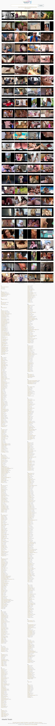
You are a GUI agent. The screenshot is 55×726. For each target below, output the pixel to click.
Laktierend (3, 711)
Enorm (2, 496)
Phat (28, 410)
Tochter (29, 605)
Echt (2, 486)
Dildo (2, 464)
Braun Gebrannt (4, 410)
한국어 (33, 722)
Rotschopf (29, 465)
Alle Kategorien (28, 8)
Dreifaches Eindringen (5, 477)
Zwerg (29, 696)
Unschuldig (30, 631)
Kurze (2, 703)
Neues (29, 362)
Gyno (2, 608)
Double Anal (3, 473)
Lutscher (29, 302)
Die (1, 463)
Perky (29, 406)
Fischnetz (3, 531)
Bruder (2, 416)
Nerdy (29, 359)
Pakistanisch (30, 400)
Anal (2, 317)
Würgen (29, 678)
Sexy (28, 527)
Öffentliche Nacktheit (32, 381)
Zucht (29, 691)
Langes (2, 716)
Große (2, 598)
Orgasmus (29, 391)
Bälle (2, 366)
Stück (29, 576)
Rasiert (29, 443)
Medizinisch (30, 317)
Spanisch (29, 544)
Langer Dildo (3, 715)
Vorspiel (29, 660)
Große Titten (3, 602)
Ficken (2, 528)
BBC (2, 372)
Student (29, 577)
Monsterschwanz (31, 335)
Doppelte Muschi (4, 469)
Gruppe (2, 606)
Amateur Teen (3, 312)
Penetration (30, 404)
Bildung (2, 393)
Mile (28, 322)
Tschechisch (30, 614)
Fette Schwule (4, 524)
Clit (1, 439)
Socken (29, 536)
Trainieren (29, 608)
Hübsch (2, 640)
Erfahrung (3, 497)
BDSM (2, 374)
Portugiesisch (30, 422)
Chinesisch (3, 438)
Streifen (29, 571)
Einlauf (2, 490)
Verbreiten (30, 641)
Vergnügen (30, 646)
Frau (2, 542)
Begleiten (3, 376)
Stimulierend (30, 564)
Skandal (29, 532)
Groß (2, 597)
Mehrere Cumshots (31, 318)
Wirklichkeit (30, 674)
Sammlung (29, 474)
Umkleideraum (30, 625)
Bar (1, 369)
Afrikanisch (3, 295)
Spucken (29, 557)
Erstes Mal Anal (4, 501)
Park (28, 401)
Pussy (29, 434)
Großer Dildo (3, 604)
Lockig (29, 300)
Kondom (2, 692)
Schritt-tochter (30, 500)
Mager (29, 306)
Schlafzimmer (30, 479)
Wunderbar (30, 676)
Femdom (2, 519)
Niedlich (29, 364)
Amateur (2, 310)
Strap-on (29, 567)
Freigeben (3, 545)
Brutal (2, 420)
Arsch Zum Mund (4, 334)
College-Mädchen (4, 444)
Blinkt (2, 399)
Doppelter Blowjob (4, 470)
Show (29, 529)
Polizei (29, 419)
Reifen (29, 449)
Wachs (29, 665)
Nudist (29, 368)
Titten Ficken (30, 603)
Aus (2, 346)
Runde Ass (29, 469)
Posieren (29, 423)
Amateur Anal (3, 311)
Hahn (2, 612)
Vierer (29, 654)
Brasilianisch (3, 409)
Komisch (2, 691)
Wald (28, 666)
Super (29, 579)
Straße (29, 570)
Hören (2, 635)
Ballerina (2, 367)
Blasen (2, 397)
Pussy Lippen (30, 437)
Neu (28, 361)
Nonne (29, 367)
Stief (28, 561)
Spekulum (29, 547)
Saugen (29, 476)
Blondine (3, 403)
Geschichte (3, 574)
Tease (29, 592)
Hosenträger (3, 637)
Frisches (2, 549)
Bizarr (2, 396)
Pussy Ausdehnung (31, 435)
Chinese (40, 722)
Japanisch (3, 655)
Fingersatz (3, 530)
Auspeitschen (3, 350)
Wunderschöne (30, 677)
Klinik (2, 686)
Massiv (29, 315)
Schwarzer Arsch (31, 512)
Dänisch (2, 456)
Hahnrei (2, 613)
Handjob (2, 614)
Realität (29, 446)
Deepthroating (4, 458)
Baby (2, 358)
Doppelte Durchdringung (6, 468)
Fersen (2, 520)
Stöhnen (29, 565)
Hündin (2, 642)
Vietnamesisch (30, 655)
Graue (2, 595)
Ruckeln (29, 466)
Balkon (2, 363)
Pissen (29, 414)
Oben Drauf (30, 374)
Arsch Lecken (3, 332)
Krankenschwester (4, 699)
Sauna (29, 477)
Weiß (29, 671)
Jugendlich (3, 659)
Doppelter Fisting (4, 472)
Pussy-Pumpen (30, 438)
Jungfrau (2, 665)
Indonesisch (3, 648)
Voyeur (29, 662)
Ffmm (2, 527)
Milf (28, 323)
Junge (2, 662)
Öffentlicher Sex (31, 382)
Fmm (2, 539)
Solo (28, 541)
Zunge (29, 694)
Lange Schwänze (4, 714)
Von (28, 657)
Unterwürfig (30, 633)
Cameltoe (3, 429)
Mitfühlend (30, 330)
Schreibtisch (30, 497)
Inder (2, 647)
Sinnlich (29, 530)
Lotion (29, 301)
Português (26, 722)
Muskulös (29, 341)
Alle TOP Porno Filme (22, 7)
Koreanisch (3, 694)
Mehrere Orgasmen (31, 319)
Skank (29, 533)
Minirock (29, 326)
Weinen (29, 670)
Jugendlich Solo (4, 660)
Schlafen (29, 478)
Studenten (30, 578)
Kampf (2, 670)
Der (2, 459)
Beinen (2, 380)
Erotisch (2, 499)
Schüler (29, 503)
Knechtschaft (3, 689)
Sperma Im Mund (31, 549)
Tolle (28, 607)
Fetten (2, 525)
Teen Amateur (30, 594)
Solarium (29, 540)
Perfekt (29, 405)
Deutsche (3, 461)
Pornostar (29, 421)
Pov (28, 424)
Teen (28, 593)
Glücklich (3, 591)
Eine (2, 488)
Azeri (2, 354)
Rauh (28, 445)
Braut (2, 412)
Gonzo (2, 592)
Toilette (29, 606)
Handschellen (3, 615)
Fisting (2, 532)
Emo (2, 492)
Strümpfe (29, 574)
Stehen (29, 560)
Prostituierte (30, 430)
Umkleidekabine (31, 624)
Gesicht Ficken (4, 581)
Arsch (2, 331)
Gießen (2, 587)
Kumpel (2, 702)
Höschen (2, 636)
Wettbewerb (30, 672)
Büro (2, 423)
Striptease (29, 573)
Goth (2, 593)
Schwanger (30, 506)
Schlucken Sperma (31, 485)
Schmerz (29, 487)
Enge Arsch (3, 494)
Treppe (29, 610)
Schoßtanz (30, 496)
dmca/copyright (34, 724)
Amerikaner (3, 314)
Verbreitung (30, 642)
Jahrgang (2, 654)
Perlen (29, 407)
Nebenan (29, 356)
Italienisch (3, 651)
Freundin (2, 547)
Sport (29, 556)
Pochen (29, 417)
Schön (29, 490)
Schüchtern (30, 501)
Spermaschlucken (31, 550)
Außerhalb (3, 351)
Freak (2, 543)
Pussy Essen (30, 436)
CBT (2, 433)
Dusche (2, 482)
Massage (29, 314)
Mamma (29, 310)
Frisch (2, 548)
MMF (29, 332)
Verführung (30, 645)
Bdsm (2, 375)
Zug (28, 692)
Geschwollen (3, 578)
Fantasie (2, 518)
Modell (29, 333)
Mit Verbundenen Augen (32, 329)
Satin (28, 475)
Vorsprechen (30, 661)
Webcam (29, 668)
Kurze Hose (3, 704)
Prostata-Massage (31, 429)
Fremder (2, 546)
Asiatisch (3, 337)
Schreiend (29, 499)
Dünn (2, 481)
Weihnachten (30, 669)
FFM (2, 526)
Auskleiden (3, 349)
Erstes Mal (3, 500)
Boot (2, 407)
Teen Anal (29, 595)
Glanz (2, 588)
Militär (29, 324)
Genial (2, 571)
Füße (2, 553)
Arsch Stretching (4, 333)
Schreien (29, 498)
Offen (29, 377)
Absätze (2, 292)
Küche (2, 701)
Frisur (2, 550)
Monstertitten (30, 336)
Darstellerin (3, 457)
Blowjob (2, 405)
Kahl (2, 668)
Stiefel (29, 562)
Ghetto (2, 586)
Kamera (2, 669)
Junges (2, 664)
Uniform (29, 629)
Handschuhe (3, 616)
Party (29, 403)
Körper (2, 695)
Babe (2, 357)
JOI (1, 658)
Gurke (2, 607)
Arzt (2, 336)
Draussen (3, 474)
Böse (2, 408)
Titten (29, 602)
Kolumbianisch (4, 690)
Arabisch (2, 329)
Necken (29, 357)
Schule (29, 502)
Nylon (29, 370)
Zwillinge (29, 697)
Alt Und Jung (3, 302)
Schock (29, 489)
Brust (2, 419)
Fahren (2, 516)
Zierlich (29, 689)
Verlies (29, 649)
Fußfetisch (3, 554)
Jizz (1, 657)
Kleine (2, 683)
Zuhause (29, 693)
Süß (28, 580)
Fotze (2, 540)
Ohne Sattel (30, 386)
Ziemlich (29, 688)
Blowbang (3, 404)
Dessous (2, 460)
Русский (14, 722)
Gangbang (3, 558)
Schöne (29, 491)
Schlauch (29, 483)
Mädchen (29, 305)
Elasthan (2, 491)
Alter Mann (3, 304)
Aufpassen (3, 342)
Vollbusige (29, 656)
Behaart (2, 377)
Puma (29, 431)
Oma (28, 387)
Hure (2, 643)
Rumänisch (30, 468)
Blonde (2, 402)
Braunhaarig (3, 411)
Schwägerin (30, 505)
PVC (28, 439)
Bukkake (3, 421)
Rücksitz (29, 467)
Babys (2, 359)
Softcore (29, 538)
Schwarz (29, 509)
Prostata (29, 428)
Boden (2, 406)
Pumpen (29, 432)
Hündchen (3, 641)
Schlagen (29, 480)
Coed (2, 441)
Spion (29, 555)
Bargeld (2, 371)
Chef (2, 437)
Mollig (29, 334)
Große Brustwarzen (5, 599)
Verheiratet (30, 647)
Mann (29, 311)
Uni (28, 628)
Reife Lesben (30, 448)
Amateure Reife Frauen (5, 313)
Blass (2, 398)
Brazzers (2, 413)
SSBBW (29, 558)
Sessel (29, 525)
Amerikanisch (3, 315)
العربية (30, 722)
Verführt (29, 644)
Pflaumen (29, 409)
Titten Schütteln (31, 604)
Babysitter (3, 360)
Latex (29, 286)
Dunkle (2, 479)
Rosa (28, 463)
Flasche (2, 535)
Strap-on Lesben (31, 568)
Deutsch (18, 722)
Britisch (2, 415)
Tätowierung (30, 590)
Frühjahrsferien (4, 551)
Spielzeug (29, 554)
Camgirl (2, 430)
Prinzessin (29, 426)
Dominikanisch (4, 467)
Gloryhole (3, 590)
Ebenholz (3, 485)
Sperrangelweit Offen (32, 552)
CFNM (2, 434)
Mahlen (29, 307)
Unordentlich (30, 630)
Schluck (29, 484)
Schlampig (29, 482)
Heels (2, 622)
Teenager (29, 597)
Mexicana (29, 320)
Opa (28, 389)
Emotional (3, 493)
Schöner (29, 493)
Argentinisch (3, 330)
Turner (29, 616)
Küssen (2, 707)
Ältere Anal (3, 307)
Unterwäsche (30, 632)
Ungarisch (29, 626)
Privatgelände (30, 427)
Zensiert (29, 687)
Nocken (29, 366)
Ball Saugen (3, 364)
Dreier (2, 476)
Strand (29, 566)
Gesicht (2, 580)
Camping (2, 431)
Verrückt (29, 650)
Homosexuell (3, 634)
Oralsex (29, 390)
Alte (2, 303)
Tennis (29, 598)
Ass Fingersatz (4, 339)
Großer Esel (3, 605)
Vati (28, 640)
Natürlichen (30, 355)
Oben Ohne (30, 375)
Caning (2, 432)
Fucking (2, 552)
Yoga (28, 681)
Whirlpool (29, 673)
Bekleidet (3, 381)
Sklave (29, 535)
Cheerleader (3, 436)
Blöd (2, 400)
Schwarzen (30, 511)
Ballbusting (3, 365)
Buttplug (2, 426)
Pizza (28, 415)
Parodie (29, 402)
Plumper (29, 416)
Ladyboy (2, 710)
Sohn (28, 539)
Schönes (29, 494)
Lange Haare (3, 713)
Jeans (2, 656)
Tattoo (29, 591)
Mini (28, 325)
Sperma (29, 548)
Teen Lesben (30, 596)
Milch (29, 321)
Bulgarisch (3, 422)
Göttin (2, 594)
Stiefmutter (30, 563)
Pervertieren (30, 408)
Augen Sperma (4, 345)
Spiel (28, 553)
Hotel (2, 638)
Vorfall (29, 659)
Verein (29, 643)
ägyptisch (3, 299)
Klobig (2, 687)
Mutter (29, 342)
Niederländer (30, 363)
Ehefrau (2, 487)
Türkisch (29, 615)
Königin (2, 693)
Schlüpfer (29, 486)
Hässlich (2, 619)
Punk (28, 433)
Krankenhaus (3, 698)
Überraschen (30, 620)
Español (22, 722)
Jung (2, 661)
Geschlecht (3, 575)
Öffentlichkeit (30, 383)
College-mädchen (4, 443)
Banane (2, 368)
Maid (28, 308)
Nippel (29, 365)
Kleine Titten (3, 685)
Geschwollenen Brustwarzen (6, 579)
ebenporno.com (28, 724)
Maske (29, 313)
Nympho (29, 371)
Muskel (29, 340)
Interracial (3, 649)
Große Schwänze (4, 601)
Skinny (29, 534)
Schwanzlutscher (31, 508)
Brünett (2, 417)
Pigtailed (29, 413)
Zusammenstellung (31, 695)
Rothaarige (30, 464)
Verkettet (29, 648)
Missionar (29, 328)
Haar (2, 611)
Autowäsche (3, 353)
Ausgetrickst (3, 348)
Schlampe (29, 481)
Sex (28, 526)
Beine (2, 379)
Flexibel (2, 537)
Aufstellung (3, 343)
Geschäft (3, 573)
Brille (2, 414)
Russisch (29, 470)
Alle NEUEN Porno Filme (32, 7)
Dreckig (2, 475)
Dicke (2, 462)
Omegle (29, 388)
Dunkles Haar (3, 480)
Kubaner (2, 700)
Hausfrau (3, 620)
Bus (2, 424)
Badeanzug (3, 362)
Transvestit (30, 609)
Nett (28, 360)
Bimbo (2, 394)
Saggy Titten (30, 473)
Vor (28, 658)
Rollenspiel (30, 461)
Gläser (2, 589)
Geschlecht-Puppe (4, 577)
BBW (2, 373)
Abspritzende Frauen (5, 294)
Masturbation (30, 316)
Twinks (29, 617)
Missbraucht (30, 327)
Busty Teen (3, 425)
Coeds (2, 442)
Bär (1, 370)
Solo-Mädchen (30, 542)
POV (28, 425)
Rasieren (29, 442)
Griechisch (3, 596)
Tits (28, 601)
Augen (2, 344)
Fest (2, 521)
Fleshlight (3, 536)
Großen (2, 603)
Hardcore (3, 617)
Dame (2, 455)
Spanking (29, 545)
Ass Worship (3, 340)
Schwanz (29, 507)
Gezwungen (3, 585)
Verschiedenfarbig (31, 651)
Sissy (28, 531)
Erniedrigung (3, 498)
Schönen (29, 492)
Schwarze (29, 510)
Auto (2, 352)
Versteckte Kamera (31, 652)
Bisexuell (3, 395)
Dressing (2, 478)
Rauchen (29, 444)
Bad (2, 361)
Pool (28, 420)
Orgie (29, 392)
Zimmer (29, 690)
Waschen (29, 667)
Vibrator (29, 653)
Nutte (29, 369)
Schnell (29, 488)
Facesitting (3, 515)
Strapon (29, 569)
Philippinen (30, 411)
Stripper (29, 572)
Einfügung (3, 489)
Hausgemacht (3, 621)
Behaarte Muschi (4, 378)
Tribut (29, 612)
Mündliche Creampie (32, 338)
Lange (2, 712)
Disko (2, 465)
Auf (1, 341)
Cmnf (2, 440)
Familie (2, 517)
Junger (2, 663)
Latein (29, 285)
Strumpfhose (30, 575)
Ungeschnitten (30, 627)
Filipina (2, 529)
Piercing (29, 412)
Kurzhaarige (3, 706)
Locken (29, 299)
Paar (28, 399)
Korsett (2, 697)
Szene (29, 581)
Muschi (29, 339)
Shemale (29, 528)
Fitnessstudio (3, 534)
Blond (2, 401)
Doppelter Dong (4, 471)
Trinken (29, 613)
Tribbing (29, 611)
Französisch (3, 541)
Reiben (29, 447)
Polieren (29, 418)
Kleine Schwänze (4, 684)
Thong (29, 600)
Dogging (2, 466)
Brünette (3, 418)
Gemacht (3, 570)
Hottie (2, 639)
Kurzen (2, 705)
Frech (2, 544)
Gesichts (2, 582)
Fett (2, 523)
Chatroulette (3, 435)
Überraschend (30, 621)
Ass (1, 338)
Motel (29, 337)
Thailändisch (30, 599)
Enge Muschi (3, 495)
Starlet (29, 559)
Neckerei (29, 358)
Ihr (1, 646)
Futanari (2, 555)
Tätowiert (29, 589)
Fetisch (2, 522)
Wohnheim (30, 675)
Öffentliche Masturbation (32, 380)
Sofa (28, 537)
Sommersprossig (31, 543)
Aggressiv (3, 296)
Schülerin (29, 504)
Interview (3, 650)
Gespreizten (3, 584)
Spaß (28, 546)
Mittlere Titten (30, 331)
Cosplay (2, 445)
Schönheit (29, 495)
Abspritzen (3, 293)
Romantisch (30, 462)
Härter (2, 618)
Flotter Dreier (3, 538)
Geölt (2, 572)
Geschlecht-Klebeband (5, 576)
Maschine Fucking (31, 312)
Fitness (2, 533)
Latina (29, 287)
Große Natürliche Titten (5, 600)
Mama (29, 309)
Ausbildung (3, 347)
